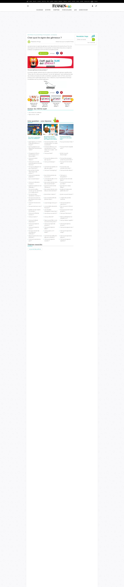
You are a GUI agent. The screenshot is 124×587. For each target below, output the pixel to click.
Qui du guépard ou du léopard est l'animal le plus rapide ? (35, 148)
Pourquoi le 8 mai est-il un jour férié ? (66, 183)
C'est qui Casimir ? (33, 216)
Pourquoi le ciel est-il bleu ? (66, 141)
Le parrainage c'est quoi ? (50, 202)
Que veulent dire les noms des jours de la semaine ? (50, 190)
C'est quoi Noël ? (48, 153)
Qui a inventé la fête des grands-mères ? (50, 198)
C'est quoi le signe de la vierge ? (66, 231)
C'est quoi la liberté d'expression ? (33, 221)
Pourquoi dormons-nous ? (35, 206)
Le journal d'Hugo (39, 34)
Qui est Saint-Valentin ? (50, 194)
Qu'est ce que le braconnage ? (64, 154)
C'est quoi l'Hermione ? (65, 213)
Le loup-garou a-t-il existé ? (49, 231)
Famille (65, 1)
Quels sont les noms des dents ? (66, 179)
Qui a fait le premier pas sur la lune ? (50, 176)
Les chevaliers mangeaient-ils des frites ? (50, 210)
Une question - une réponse (50, 34)
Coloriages (39, 10)
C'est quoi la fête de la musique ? (34, 183)
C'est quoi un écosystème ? (63, 176)
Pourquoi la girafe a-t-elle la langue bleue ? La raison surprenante (51, 143)
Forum (95, 1)
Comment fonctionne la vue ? (34, 203)
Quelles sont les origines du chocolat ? (34, 210)
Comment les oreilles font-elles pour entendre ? (50, 236)
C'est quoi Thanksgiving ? (50, 170)
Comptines (56, 10)
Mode (30, 1)
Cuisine (39, 1)
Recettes (44, 1)
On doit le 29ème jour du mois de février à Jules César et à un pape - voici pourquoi (50, 149)
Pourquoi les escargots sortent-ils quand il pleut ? (66, 159)
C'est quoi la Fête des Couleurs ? (34, 214)
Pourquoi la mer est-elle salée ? (66, 162)
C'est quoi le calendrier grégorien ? (34, 176)
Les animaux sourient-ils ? (50, 213)
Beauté (34, 1)
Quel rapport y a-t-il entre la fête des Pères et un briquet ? (35, 143)
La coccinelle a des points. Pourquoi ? (50, 207)
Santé (69, 1)
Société (73, 1)
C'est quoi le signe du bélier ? (49, 228)
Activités (47, 10)
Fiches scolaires (67, 10)
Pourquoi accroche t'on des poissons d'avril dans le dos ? (35, 199)
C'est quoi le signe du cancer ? (34, 228)
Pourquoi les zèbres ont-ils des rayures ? (50, 159)
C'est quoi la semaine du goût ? (35, 240)
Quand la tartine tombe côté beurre (50, 186)
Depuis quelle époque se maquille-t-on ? (66, 217)
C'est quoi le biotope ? (49, 161)
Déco (48, 1)
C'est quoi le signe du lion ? (66, 227)
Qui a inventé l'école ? (34, 178)
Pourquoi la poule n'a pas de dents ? (66, 210)
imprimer (44, 53)
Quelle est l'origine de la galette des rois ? (66, 190)
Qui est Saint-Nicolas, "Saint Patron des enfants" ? (34, 172)
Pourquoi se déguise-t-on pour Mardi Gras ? (35, 167)
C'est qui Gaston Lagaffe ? (66, 220)
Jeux (75, 10)
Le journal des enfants (35, 249)
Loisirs (81, 1)
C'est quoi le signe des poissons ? (49, 224)
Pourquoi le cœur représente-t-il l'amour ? (34, 195)
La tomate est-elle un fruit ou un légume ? (50, 179)
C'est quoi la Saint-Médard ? (33, 159)
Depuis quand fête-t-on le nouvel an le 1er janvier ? (50, 221)
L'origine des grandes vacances (65, 198)
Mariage (60, 1)
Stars (77, 1)
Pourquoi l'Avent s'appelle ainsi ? (66, 147)
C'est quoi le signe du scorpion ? (49, 240)
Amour (56, 1)
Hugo (92, 1)
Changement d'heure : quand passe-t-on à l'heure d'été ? (34, 155)
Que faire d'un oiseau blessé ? (65, 186)
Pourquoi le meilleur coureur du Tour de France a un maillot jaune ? (35, 191)
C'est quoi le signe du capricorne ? (65, 203)
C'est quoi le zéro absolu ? (66, 170)
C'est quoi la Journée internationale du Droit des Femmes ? (35, 163)
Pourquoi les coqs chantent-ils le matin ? (65, 167)
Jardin (51, 1)
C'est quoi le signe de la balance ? (66, 236)
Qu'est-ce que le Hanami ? (66, 194)
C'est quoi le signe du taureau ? (65, 224)
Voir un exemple (91, 42)
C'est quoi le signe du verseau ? (34, 224)
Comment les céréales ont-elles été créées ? (51, 167)
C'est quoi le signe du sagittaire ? (65, 240)
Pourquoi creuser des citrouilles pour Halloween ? (34, 232)
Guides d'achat (83, 10)
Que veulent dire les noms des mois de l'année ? (50, 183)
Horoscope (87, 1)
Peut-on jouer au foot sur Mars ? (66, 207)
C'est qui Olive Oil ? (49, 216)
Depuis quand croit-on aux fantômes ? (35, 236)
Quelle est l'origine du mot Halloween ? (35, 186)
